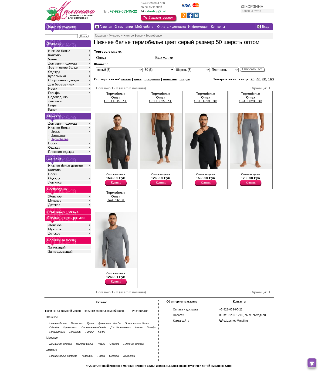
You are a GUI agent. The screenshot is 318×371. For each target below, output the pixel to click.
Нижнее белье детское (65, 165)
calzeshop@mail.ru (157, 11)
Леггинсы (55, 101)
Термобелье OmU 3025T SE (160, 97)
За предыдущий (60, 251)
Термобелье (59, 139)
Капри (53, 109)
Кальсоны (58, 135)
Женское (55, 196)
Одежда (54, 72)
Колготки (54, 55)
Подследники (58, 97)
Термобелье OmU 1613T (115, 196)
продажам (152, 79)
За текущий (57, 247)
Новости (178, 315)
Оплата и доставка (185, 309)
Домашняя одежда (62, 63)
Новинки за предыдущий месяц (104, 311)
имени (126, 79)
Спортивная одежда (63, 80)
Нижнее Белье (59, 51)
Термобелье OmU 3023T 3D (250, 97)
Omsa (101, 58)
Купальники (57, 76)
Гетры (52, 105)
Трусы (55, 131)
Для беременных (61, 84)
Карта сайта (181, 320)
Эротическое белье (63, 67)
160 (271, 79)
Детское (54, 158)
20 (252, 79)
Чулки (52, 59)
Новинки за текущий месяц (63, 311)
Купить (116, 182)
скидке (185, 79)
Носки (52, 88)
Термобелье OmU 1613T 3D (205, 97)
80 (264, 79)
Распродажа (140, 311)
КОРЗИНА (254, 7)
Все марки (164, 58)
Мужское (54, 200)
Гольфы (54, 93)
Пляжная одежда (61, 151)
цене (138, 79)
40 (258, 79)
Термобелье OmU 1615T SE (115, 97)
